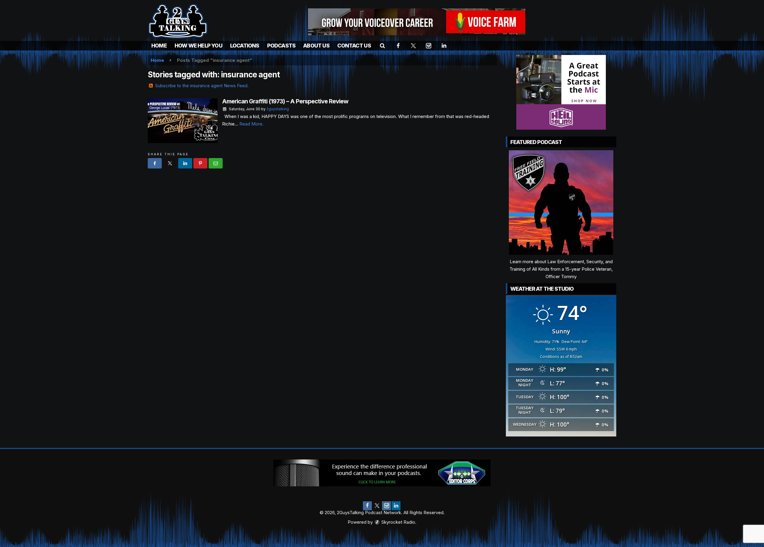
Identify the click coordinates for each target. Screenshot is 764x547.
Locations (244, 45)
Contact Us (354, 45)
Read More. (251, 124)
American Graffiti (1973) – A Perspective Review (285, 101)
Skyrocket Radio (397, 522)
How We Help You (198, 45)
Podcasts (281, 45)
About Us (316, 45)
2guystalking (278, 109)
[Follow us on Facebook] (367, 505)
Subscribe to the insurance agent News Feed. (202, 85)
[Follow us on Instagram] (386, 505)
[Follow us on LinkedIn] (396, 505)
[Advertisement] (416, 21)
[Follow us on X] (376, 505)
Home (159, 45)
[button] (382, 45)
